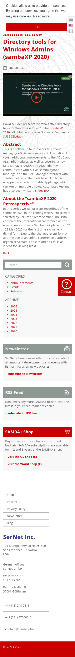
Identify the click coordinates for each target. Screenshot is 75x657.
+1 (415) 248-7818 (17, 605)
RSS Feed (14, 392)
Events (15, 287)
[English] (71, 25)
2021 (13, 327)
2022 (13, 323)
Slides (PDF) (43, 191)
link (32, 246)
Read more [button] (41, 16)
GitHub (17, 136)
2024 (13, 315)
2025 (13, 310)
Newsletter (17, 349)
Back (6, 253)
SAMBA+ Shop (19, 432)
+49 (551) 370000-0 (18, 617)
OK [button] (37, 27)
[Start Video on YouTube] (37, 94)
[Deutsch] (71, 20)
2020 (13, 331)
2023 (13, 319)
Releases (16, 291)
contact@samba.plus (19, 629)
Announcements (21, 283)
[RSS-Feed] (71, 653)
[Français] (71, 31)
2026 (13, 306)
